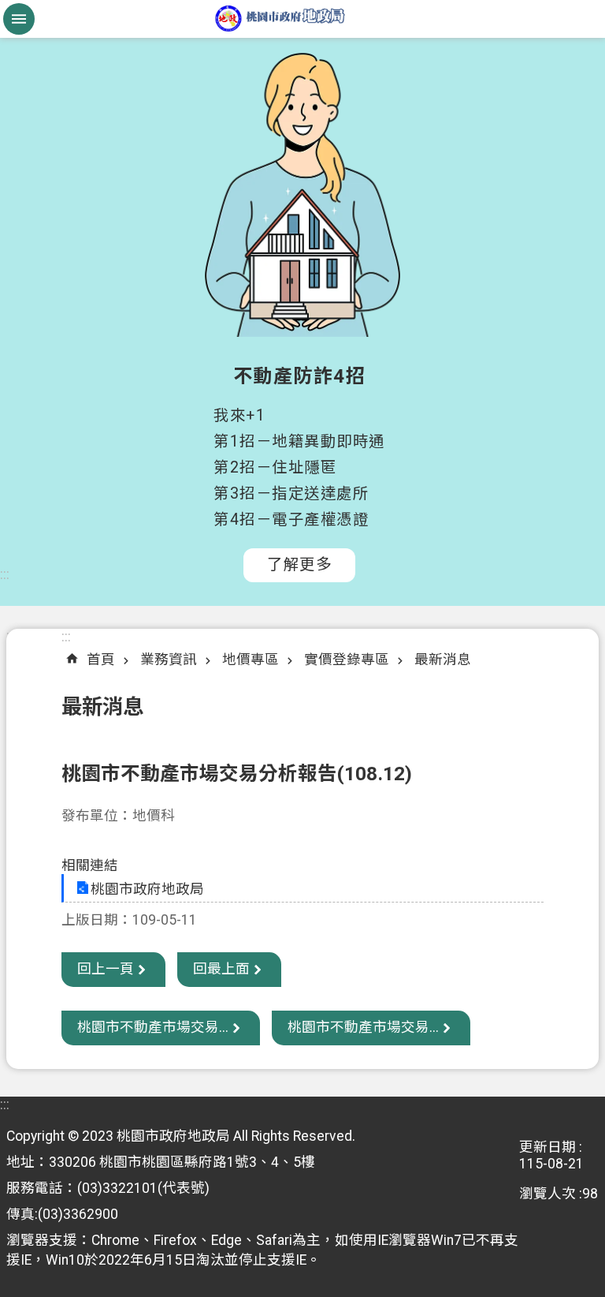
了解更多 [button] (299, 564)
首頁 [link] (101, 659)
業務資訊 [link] (168, 659)
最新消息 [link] (442, 659)
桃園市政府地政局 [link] (147, 889)
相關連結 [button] (89, 865)
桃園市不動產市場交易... (152, 1027)
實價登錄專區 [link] (346, 659)
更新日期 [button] (547, 1147)
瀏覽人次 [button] (547, 1194)
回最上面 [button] (221, 969)
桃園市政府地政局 (302, 19)
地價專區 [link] (250, 659)
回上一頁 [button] (105, 969)
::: (4, 574)
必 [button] (19, 19)
